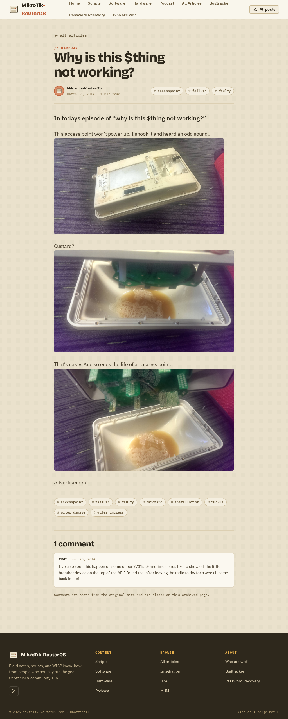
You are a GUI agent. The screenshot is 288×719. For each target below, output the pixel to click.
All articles (169, 661)
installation (187, 502)
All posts (267, 9)
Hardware (103, 681)
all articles (73, 35)
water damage (73, 512)
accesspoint (169, 91)
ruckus (217, 502)
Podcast (102, 690)
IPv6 (164, 681)
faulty (225, 91)
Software (103, 671)
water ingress (110, 512)
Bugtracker (234, 671)
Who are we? (124, 14)
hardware (154, 502)
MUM (164, 690)
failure (199, 91)
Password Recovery (87, 14)
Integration (170, 671)
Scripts (101, 661)
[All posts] (14, 691)
